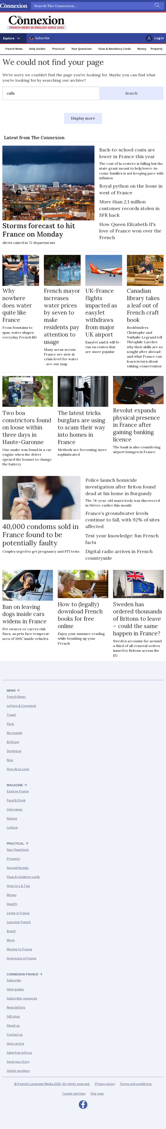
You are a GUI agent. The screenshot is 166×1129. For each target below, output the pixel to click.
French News (13, 49)
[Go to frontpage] (36, 23)
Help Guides (37, 49)
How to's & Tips (18, 886)
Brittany (13, 742)
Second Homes (18, 867)
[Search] (156, 6)
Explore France (18, 791)
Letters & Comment (21, 705)
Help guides (15, 989)
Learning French (19, 922)
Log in (159, 38)
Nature (12, 818)
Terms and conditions (136, 1084)
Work (10, 940)
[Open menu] (13, 38)
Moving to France (19, 949)
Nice (10, 760)
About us (13, 1025)
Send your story (18, 1061)
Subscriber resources (22, 998)
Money (141, 49)
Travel (11, 715)
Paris (10, 724)
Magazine (15, 785)
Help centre (15, 1043)
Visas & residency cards (23, 877)
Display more (83, 118)
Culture (12, 827)
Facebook (83, 1105)
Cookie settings (74, 1093)
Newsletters (16, 1007)
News (11, 690)
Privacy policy (105, 1084)
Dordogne (14, 751)
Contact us (15, 1034)
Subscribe (42, 38)
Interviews (14, 809)
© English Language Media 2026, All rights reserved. (52, 1084)
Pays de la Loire (18, 769)
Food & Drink (16, 800)
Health (12, 904)
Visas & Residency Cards (114, 49)
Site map (97, 1093)
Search (131, 93)
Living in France (18, 913)
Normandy (14, 733)
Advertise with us (19, 1052)
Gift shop (13, 1016)
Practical (58, 49)
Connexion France (22, 974)
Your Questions (81, 49)
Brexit (11, 931)
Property (157, 49)
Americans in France (21, 958)
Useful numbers (18, 1070)
